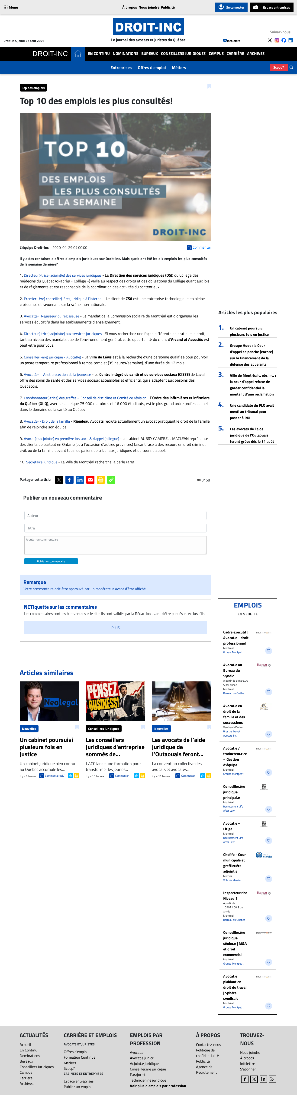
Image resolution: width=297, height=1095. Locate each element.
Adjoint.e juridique (144, 1063)
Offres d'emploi (152, 67)
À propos (129, 7)
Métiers (179, 67)
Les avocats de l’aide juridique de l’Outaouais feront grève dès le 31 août (252, 435)
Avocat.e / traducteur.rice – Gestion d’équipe (235, 756)
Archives (256, 54)
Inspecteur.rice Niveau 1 (235, 895)
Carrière (235, 54)
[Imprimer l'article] (76, 775)
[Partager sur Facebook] (69, 480)
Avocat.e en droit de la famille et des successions (234, 714)
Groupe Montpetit (233, 652)
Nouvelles (29, 728)
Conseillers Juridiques (183, 54)
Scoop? (278, 67)
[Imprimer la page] (101, 480)
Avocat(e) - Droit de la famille (47, 421)
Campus (216, 54)
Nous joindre (149, 7)
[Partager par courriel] (90, 480)
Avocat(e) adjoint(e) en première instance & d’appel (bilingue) (71, 438)
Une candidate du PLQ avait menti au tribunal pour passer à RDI (252, 411)
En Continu (99, 54)
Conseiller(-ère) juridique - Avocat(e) (52, 357)
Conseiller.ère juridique (148, 1069)
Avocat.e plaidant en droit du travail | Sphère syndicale (235, 987)
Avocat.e (136, 1052)
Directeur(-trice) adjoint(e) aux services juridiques (63, 333)
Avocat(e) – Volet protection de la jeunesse (57, 374)
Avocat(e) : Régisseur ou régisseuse (52, 316)
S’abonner (248, 1069)
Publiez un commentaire (51, 561)
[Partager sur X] (59, 480)
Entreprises (121, 67)
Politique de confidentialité (207, 1052)
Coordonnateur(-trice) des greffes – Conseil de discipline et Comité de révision (85, 398)
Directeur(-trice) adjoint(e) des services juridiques (62, 275)
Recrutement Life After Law (233, 808)
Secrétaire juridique (41, 462)
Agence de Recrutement (206, 1069)
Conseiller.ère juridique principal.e (234, 792)
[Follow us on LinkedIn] (291, 40)
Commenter (122, 775)
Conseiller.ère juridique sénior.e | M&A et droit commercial (235, 943)
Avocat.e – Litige (231, 826)
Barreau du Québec (234, 693)
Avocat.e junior (142, 1058)
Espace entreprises (276, 7)
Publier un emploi (77, 1086)
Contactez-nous (208, 1044)
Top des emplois (33, 87)
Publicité (168, 7)
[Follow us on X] (270, 40)
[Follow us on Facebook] (284, 40)
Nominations (125, 54)
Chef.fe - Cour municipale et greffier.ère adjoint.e (234, 863)
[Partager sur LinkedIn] (80, 480)
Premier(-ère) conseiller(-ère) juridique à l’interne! (63, 298)
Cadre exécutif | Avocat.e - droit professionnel (236, 637)
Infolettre (233, 40)
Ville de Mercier (232, 880)
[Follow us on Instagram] (277, 40)
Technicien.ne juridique (148, 1080)
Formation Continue (79, 1057)
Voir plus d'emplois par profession (158, 1086)
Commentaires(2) (55, 775)
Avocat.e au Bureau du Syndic (232, 670)
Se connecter (235, 7)
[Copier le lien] (111, 480)
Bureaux (149, 54)
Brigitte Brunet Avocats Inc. (231, 733)
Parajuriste (138, 1074)
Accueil (25, 1044)
